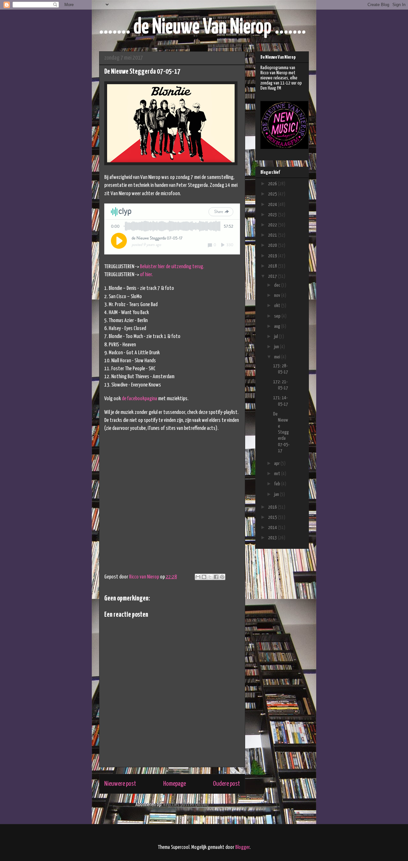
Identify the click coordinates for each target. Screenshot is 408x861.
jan (277, 494)
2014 (273, 527)
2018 (273, 266)
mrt (277, 473)
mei (277, 357)
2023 (273, 214)
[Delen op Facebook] (216, 577)
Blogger (242, 847)
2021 (273, 235)
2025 (273, 194)
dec (277, 285)
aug (277, 326)
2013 (273, 537)
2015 (273, 517)
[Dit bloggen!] (204, 577)
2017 (273, 276)
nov (277, 295)
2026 (273, 183)
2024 (273, 204)
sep (277, 316)
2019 (273, 256)
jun (277, 346)
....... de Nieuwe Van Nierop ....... (202, 27)
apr (277, 463)
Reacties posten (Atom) (186, 804)
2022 (273, 225)
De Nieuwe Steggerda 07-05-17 (281, 432)
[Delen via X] (210, 577)
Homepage (174, 784)
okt (277, 305)
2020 (273, 245)
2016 (273, 507)
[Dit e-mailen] (198, 577)
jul (276, 336)
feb (277, 484)
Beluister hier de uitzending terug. (172, 266)
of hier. (146, 274)
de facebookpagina (139, 398)
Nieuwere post (120, 784)
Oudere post (226, 784)
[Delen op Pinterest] (222, 577)
